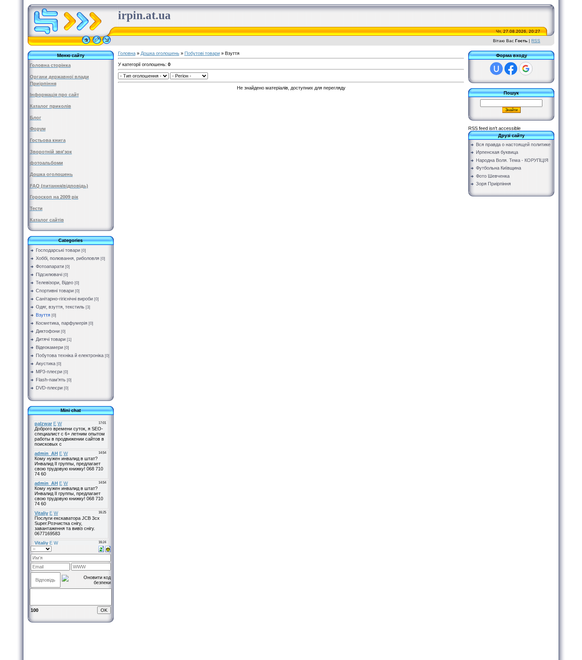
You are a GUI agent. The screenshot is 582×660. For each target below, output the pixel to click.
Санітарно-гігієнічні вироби (64, 298)
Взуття (43, 314)
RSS (535, 40)
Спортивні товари (55, 290)
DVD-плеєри (49, 387)
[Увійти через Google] (526, 68)
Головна (126, 53)
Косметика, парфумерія (61, 323)
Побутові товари (202, 53)
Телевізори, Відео (54, 282)
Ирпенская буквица (497, 152)
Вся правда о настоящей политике (513, 144)
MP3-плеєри (49, 371)
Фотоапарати (50, 266)
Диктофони (48, 331)
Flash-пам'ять (51, 379)
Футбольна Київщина (498, 167)
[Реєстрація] (96, 43)
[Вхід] (107, 43)
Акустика (45, 363)
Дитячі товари (51, 339)
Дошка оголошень (160, 53)
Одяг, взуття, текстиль (60, 306)
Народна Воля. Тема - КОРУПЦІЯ (512, 160)
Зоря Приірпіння (493, 183)
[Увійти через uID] (496, 68)
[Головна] (86, 43)
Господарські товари (58, 250)
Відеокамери (49, 347)
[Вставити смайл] (108, 548)
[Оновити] (101, 548)
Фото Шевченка (493, 176)
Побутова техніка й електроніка (70, 355)
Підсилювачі (49, 274)
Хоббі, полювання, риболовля (67, 258)
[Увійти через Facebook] (510, 68)
